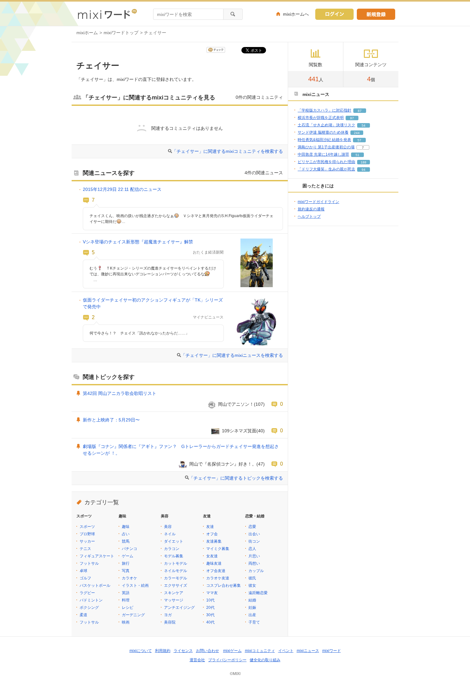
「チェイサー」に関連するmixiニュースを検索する (232, 355)
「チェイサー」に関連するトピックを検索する (236, 478)
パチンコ (129, 548)
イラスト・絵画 (135, 585)
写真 (125, 571)
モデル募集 (173, 556)
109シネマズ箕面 (239, 430)
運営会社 (197, 660)
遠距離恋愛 (258, 593)
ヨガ (168, 615)
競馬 (125, 541)
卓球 (83, 571)
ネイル (170, 534)
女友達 (212, 556)
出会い (254, 534)
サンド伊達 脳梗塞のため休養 (323, 132)
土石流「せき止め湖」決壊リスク (326, 125)
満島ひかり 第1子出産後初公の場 (326, 147)
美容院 (170, 622)
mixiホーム (87, 32)
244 (357, 133)
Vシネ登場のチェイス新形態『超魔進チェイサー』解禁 (138, 241)
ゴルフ (85, 578)
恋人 (252, 548)
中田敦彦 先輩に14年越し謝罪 (323, 154)
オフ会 (212, 534)
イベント (286, 650)
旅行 (125, 563)
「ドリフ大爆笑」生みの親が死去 (326, 169)
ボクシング (89, 607)
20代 (210, 607)
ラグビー (87, 593)
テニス (85, 548)
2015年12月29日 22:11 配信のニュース (122, 189)
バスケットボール (95, 585)
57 (359, 140)
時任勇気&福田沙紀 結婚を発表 (324, 139)
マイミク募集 (217, 548)
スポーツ (87, 526)
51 (357, 155)
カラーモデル (175, 578)
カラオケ (129, 578)
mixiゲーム (232, 650)
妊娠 (252, 607)
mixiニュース (308, 650)
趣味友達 (214, 563)
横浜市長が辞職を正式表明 (321, 117)
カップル (256, 571)
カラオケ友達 (217, 578)
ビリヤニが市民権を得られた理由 (326, 162)
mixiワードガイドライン (318, 202)
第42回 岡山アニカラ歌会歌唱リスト (119, 393)
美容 (168, 526)
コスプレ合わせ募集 (223, 585)
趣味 (125, 526)
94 (363, 169)
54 (363, 125)
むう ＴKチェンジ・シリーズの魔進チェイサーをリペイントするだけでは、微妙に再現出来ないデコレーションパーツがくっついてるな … (153, 274)
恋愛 (252, 526)
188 (363, 162)
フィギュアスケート (97, 556)
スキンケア (173, 593)
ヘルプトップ (309, 216)
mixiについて (140, 650)
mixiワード (331, 650)
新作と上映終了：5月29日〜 (111, 419)
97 (352, 118)
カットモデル (175, 563)
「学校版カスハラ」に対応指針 (324, 110)
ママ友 (212, 593)
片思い (254, 556)
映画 (125, 622)
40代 (210, 622)
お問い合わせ (207, 650)
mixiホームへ (296, 14)
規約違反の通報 (311, 209)
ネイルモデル (175, 571)
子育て (254, 622)
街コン (254, 541)
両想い (254, 563)
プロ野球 (87, 534)
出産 (252, 615)
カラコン (171, 548)
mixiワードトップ (121, 32)
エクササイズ (175, 585)
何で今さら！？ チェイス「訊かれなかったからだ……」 (139, 333)
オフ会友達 (215, 571)
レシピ (127, 607)
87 (360, 111)
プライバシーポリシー (227, 660)
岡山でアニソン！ (236, 404)
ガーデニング (133, 615)
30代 (210, 615)
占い (125, 534)
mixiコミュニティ (260, 650)
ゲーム (127, 556)
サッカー (87, 541)
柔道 (83, 615)
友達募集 (214, 541)
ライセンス (183, 650)
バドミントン (91, 600)
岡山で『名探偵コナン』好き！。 (222, 464)
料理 (125, 600)
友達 (210, 526)
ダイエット (173, 541)
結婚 (252, 600)
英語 (125, 593)
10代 (210, 600)
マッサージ (173, 600)
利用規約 (162, 650)
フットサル (89, 563)
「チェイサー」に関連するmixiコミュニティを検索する (227, 151)
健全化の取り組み (265, 660)
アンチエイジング (179, 607)
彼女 (252, 585)
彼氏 (252, 578)
